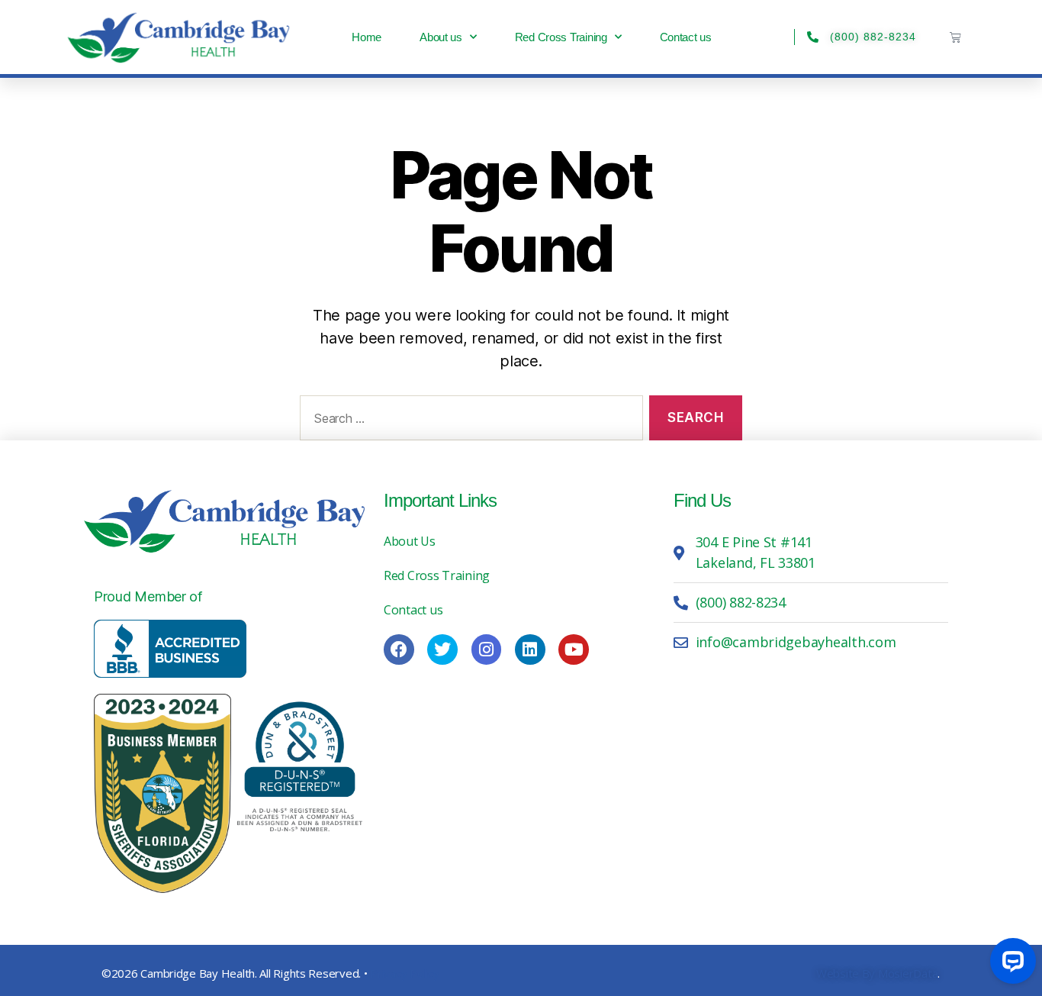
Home (366, 37)
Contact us (686, 37)
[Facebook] (399, 649)
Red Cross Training (561, 37)
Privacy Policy (404, 973)
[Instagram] (486, 649)
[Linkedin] (530, 649)
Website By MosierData (876, 973)
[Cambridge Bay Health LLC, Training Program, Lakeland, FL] (170, 649)
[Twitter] (442, 649)
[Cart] (955, 37)
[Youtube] (573, 649)
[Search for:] (468, 420)
